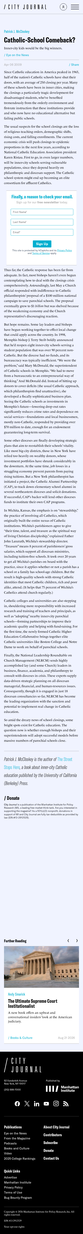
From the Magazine (17, 1138)
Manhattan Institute (17, 1182)
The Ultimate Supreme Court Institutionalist (32, 1003)
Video (8, 1153)
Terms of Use (13, 1192)
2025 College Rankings (19, 1158)
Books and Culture (16, 1148)
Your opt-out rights (14, 1226)
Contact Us (51, 1158)
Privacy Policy (64, 250)
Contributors (53, 1134)
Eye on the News (15, 1133)
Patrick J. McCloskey (16, 31)
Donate (13, 798)
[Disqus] (41, 877)
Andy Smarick (16, 994)
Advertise (10, 1177)
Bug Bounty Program (18, 1198)
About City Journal (57, 1126)
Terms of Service (41, 253)
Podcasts (10, 1143)
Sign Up (42, 244)
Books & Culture (21, 1038)
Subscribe (51, 1142)
